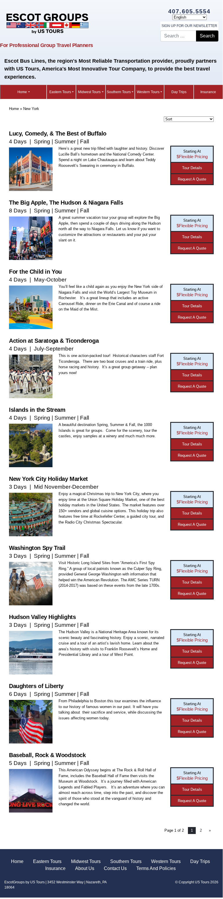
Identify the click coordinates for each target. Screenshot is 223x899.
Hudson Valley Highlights (42, 617)
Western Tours (148, 92)
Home (22, 92)
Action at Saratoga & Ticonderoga (54, 340)
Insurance (208, 92)
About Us (84, 868)
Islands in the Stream (37, 410)
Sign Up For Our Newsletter (189, 26)
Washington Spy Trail (37, 548)
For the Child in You (35, 271)
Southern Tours (119, 92)
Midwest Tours (89, 92)
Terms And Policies (156, 868)
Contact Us (115, 868)
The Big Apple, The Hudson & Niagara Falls (66, 202)
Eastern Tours (60, 92)
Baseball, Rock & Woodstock (47, 755)
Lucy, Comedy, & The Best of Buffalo (57, 133)
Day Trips (178, 92)
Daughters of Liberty (36, 686)
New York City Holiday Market (48, 479)
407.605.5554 (189, 11)
